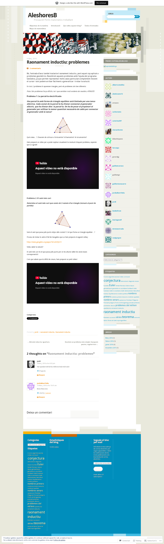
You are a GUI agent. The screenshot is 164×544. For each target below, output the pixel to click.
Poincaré (106, 303)
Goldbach (130, 288)
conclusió (127, 277)
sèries (119, 317)
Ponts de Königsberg (121, 303)
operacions (122, 300)
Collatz (121, 277)
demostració (124, 281)
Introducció (55, 26)
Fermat (118, 286)
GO (137, 16)
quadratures (107, 308)
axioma (117, 277)
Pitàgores (135, 300)
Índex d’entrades (91, 26)
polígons (112, 303)
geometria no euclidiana (119, 288)
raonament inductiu (47, 332)
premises (137, 303)
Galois (128, 286)
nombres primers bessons (119, 297)
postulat (131, 303)
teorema (128, 317)
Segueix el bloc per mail (101, 441)
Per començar (101, 3)
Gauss (132, 286)
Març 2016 (109, 338)
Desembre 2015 (110, 348)
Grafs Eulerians (38, 473)
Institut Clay (107, 294)
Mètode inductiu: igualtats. (38, 342)
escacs (137, 281)
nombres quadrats (133, 297)
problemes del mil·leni (126, 305)
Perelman (129, 300)
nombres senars (111, 300)
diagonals (132, 281)
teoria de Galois (32, 526)
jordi (36, 332)
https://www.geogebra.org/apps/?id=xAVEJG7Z (44, 242)
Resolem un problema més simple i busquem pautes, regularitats (81, 343)
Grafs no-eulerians (115, 291)
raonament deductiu (117, 308)
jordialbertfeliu (43, 383)
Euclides (106, 286)
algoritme (112, 277)
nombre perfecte (123, 294)
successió (112, 317)
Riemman (106, 317)
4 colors (106, 277)
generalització (108, 288)
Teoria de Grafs (112, 320)
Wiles (125, 320)
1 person (48, 393)
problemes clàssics (109, 305)
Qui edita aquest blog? (72, 26)
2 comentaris (35, 68)
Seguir (98, 469)
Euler (112, 285)
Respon (42, 375)
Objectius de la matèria (39, 26)
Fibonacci (123, 286)
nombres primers (36, 484)
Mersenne (114, 294)
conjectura (112, 280)
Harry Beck (137, 291)
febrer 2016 (109, 341)
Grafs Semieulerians (127, 291)
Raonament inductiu (62, 332)
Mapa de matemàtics (38, 29)
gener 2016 (109, 344)
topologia (120, 320)
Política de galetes (59, 540)
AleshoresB (42, 15)
